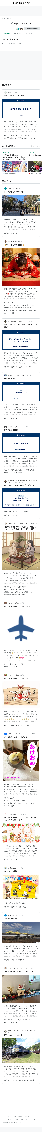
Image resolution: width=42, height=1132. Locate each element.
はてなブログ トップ (9, 18)
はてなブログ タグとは (8, 1119)
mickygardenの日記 (13, 675)
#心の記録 (7, 310)
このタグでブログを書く (32, 28)
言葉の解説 (6, 33)
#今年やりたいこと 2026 (22, 1020)
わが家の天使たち (12, 868)
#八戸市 (6, 470)
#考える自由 (27, 367)
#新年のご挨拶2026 (10, 135)
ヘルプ (18, 1119)
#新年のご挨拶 (17, 310)
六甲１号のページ (12, 915)
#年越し (21, 135)
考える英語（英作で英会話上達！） (17, 321)
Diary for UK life (12, 241)
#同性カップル (9, 592)
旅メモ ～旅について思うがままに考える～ (20, 1030)
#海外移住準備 (17, 308)
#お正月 (21, 472)
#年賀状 (24, 907)
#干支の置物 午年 (10, 803)
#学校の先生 (16, 595)
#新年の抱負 (22, 589)
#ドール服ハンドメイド (11, 664)
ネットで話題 (18, 33)
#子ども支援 (30, 470)
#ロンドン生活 (9, 313)
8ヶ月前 (15, 92)
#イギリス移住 (9, 302)
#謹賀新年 (7, 960)
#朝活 (22, 664)
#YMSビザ (7, 308)
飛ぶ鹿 (9, 92)
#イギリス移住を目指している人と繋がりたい (19, 305)
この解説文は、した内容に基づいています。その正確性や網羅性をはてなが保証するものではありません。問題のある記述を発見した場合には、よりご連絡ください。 (11, 44)
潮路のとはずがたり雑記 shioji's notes (18, 734)
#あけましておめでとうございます (15, 800)
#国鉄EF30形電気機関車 (26, 1080)
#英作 (20, 367)
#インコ (31, 803)
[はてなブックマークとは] (14, 146)
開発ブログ (24, 1119)
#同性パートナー (29, 592)
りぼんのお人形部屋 (13, 603)
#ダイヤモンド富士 (24, 725)
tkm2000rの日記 (12, 188)
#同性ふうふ (19, 592)
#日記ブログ (27, 308)
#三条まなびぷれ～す (17, 470)
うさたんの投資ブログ (14, 814)
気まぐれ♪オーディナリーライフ (16, 375)
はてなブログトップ (33, 1119)
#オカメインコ (22, 803)
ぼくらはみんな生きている (15, 427)
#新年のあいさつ (9, 587)
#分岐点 (20, 138)
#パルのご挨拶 (9, 806)
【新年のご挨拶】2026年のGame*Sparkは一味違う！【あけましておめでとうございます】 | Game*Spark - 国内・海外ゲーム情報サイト (14, 157)
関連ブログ (29, 33)
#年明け (27, 135)
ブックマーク (7, 152)
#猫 (19, 907)
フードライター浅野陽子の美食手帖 (17, 968)
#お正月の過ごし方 (10, 138)
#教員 (23, 595)
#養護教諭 (7, 595)
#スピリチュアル (29, 138)
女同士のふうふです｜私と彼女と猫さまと (19, 523)
